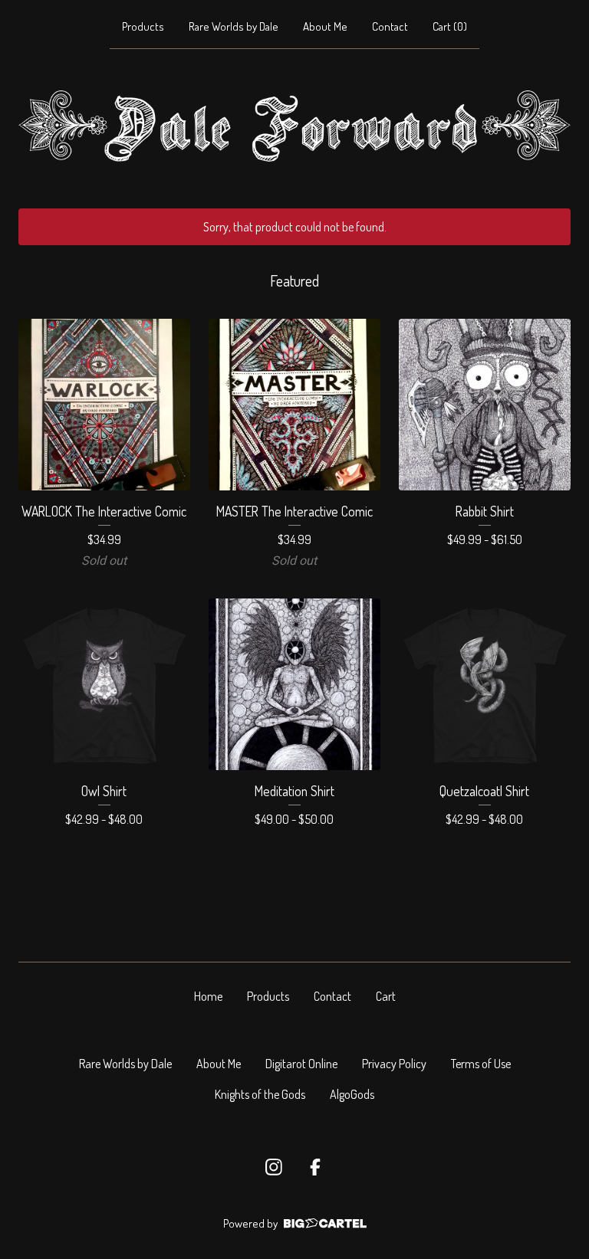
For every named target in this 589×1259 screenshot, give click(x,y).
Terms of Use (481, 1063)
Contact (390, 26)
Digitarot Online (301, 1063)
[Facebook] (315, 1167)
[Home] (294, 126)
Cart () (450, 26)
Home (208, 996)
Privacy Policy (394, 1063)
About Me (325, 26)
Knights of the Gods (260, 1094)
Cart (386, 996)
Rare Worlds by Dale (233, 26)
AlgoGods (352, 1094)
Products (143, 26)
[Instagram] (273, 1167)
